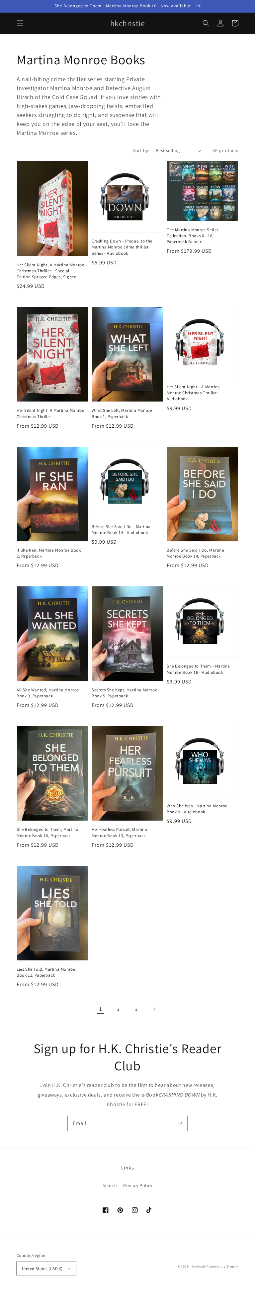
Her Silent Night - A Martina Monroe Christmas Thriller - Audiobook (193, 393)
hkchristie (198, 1266)
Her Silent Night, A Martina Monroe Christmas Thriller (50, 413)
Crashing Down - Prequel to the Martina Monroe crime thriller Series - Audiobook (122, 247)
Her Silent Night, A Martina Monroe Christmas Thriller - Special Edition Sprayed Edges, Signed (50, 271)
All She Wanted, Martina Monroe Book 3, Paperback (48, 693)
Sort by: (141, 150)
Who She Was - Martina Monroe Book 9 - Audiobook (197, 809)
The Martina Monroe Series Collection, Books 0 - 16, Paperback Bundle (192, 235)
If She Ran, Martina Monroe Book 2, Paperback (49, 553)
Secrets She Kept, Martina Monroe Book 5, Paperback (124, 693)
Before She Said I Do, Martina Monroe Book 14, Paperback (195, 553)
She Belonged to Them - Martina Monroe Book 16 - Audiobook (198, 669)
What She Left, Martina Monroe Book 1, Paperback (122, 413)
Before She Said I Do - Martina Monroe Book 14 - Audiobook (121, 529)
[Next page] (154, 1009)
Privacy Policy (137, 1185)
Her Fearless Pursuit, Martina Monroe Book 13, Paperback (119, 832)
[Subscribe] (180, 1123)
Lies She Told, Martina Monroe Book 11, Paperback (46, 972)
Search (110, 1185)
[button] (20, 23)
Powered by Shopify (222, 1266)
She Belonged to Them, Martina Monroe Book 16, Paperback (47, 832)
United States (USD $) (42, 1268)
